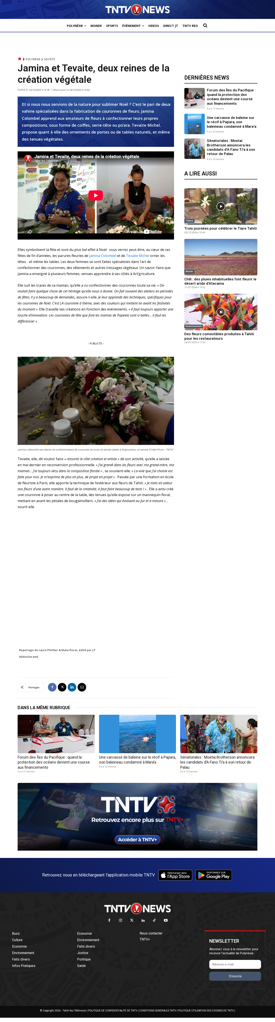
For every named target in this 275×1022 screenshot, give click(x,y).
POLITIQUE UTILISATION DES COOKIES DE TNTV (206, 1010)
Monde (189, 271)
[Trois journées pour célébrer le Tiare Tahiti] (220, 206)
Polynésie (33, 59)
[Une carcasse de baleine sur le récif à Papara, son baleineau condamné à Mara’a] (194, 124)
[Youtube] (165, 920)
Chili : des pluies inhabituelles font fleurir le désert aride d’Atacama (220, 281)
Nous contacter (151, 933)
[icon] (20, 59)
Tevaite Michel (137, 255)
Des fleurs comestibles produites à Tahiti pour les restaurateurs (219, 336)
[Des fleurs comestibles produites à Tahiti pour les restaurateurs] (220, 312)
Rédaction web (28, 657)
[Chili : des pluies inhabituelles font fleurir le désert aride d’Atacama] (220, 257)
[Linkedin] (72, 687)
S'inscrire (235, 976)
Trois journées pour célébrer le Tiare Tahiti (220, 228)
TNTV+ (145, 939)
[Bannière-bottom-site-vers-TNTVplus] (137, 849)
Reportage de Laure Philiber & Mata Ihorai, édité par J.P (57, 650)
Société (49, 59)
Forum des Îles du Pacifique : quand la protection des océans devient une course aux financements (231, 96)
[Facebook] (52, 687)
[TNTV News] (137, 908)
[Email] (82, 687)
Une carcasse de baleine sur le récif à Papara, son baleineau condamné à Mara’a (231, 122)
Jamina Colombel (102, 255)
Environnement (194, 326)
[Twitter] (132, 920)
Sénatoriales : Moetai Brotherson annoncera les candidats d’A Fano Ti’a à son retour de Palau (231, 147)
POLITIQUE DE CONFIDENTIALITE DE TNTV (112, 1010)
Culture (189, 221)
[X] (62, 687)
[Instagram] (120, 920)
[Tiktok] (154, 920)
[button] (205, 25)
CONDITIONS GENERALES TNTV (157, 1010)
